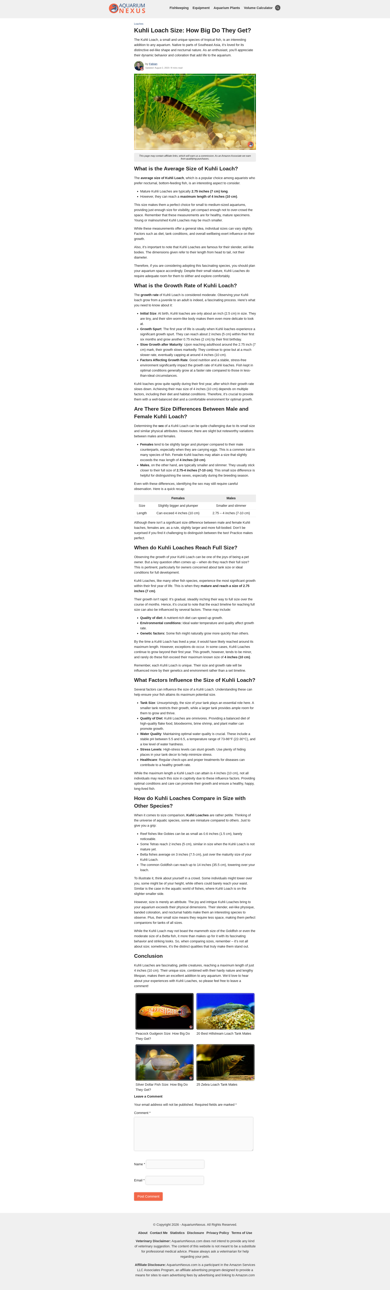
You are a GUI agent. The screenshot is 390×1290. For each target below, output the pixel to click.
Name (139, 1164)
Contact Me (159, 1233)
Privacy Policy (217, 1233)
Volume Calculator (258, 8)
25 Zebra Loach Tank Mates (217, 1084)
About (142, 1233)
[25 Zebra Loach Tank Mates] (225, 1079)
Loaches (138, 24)
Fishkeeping (179, 8)
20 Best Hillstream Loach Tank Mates (224, 1033)
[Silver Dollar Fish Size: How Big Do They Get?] (164, 1079)
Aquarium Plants (227, 8)
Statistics (177, 1233)
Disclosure (195, 1233)
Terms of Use (241, 1233)
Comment (142, 1113)
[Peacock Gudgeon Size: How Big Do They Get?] (164, 1028)
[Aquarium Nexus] (127, 12)
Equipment (201, 8)
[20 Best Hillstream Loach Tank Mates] (225, 1028)
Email (139, 1180)
